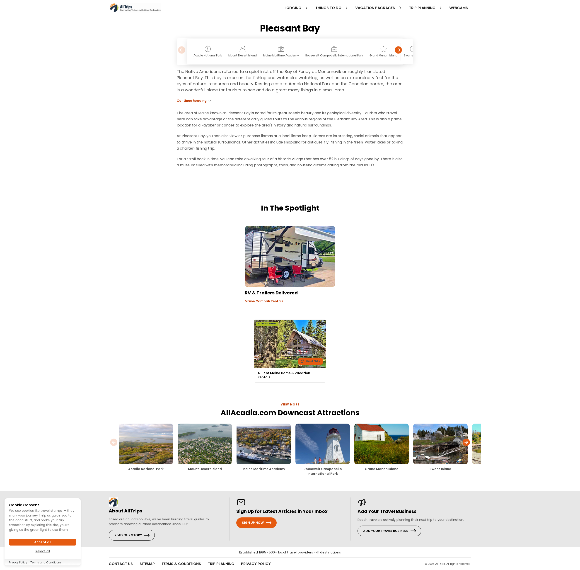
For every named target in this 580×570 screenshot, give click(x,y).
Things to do (328, 7)
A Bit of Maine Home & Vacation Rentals (284, 375)
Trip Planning (221, 563)
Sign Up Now (253, 522)
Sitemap (147, 563)
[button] (398, 51)
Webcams (458, 7)
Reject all (43, 551)
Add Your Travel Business (385, 531)
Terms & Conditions (181, 563)
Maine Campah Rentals (264, 301)
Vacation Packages (375, 7)
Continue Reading (192, 100)
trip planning (422, 7)
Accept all (42, 542)
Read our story (128, 535)
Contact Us (121, 563)
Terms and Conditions (46, 562)
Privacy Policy (256, 563)
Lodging (293, 7)
